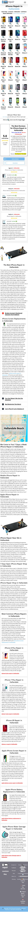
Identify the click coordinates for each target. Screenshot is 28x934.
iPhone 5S (10, 107)
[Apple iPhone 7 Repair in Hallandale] (25, 73)
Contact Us (13, 865)
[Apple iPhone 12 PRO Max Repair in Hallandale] (3, 33)
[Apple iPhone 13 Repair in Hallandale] (17, 19)
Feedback (14, 867)
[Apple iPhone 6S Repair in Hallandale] (10, 87)
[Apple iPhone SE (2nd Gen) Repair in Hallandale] (3, 46)
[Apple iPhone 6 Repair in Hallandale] (25, 87)
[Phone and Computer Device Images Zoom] (3, 23)
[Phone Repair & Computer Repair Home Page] (5, 866)
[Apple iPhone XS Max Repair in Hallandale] (3, 60)
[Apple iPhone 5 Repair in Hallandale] (25, 100)
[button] (14, 313)
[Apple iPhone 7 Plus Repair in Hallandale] (17, 73)
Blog (5, 874)
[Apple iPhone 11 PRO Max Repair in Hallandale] (10, 46)
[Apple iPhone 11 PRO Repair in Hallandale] (17, 46)
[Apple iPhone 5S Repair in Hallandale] (10, 100)
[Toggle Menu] (25, 2)
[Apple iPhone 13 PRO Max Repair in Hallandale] (3, 19)
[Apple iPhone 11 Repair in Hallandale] (25, 46)
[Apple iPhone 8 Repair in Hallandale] (10, 73)
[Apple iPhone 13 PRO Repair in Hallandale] (10, 19)
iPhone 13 (17, 25)
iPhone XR (17, 66)
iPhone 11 (24, 53)
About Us (14, 876)
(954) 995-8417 (22, 869)
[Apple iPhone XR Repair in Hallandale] (17, 60)
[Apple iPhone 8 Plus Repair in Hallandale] (3, 73)
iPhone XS (10, 66)
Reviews (14, 870)
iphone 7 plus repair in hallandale (10, 714)
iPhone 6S (10, 93)
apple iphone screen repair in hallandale (12, 783)
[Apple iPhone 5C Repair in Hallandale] (17, 100)
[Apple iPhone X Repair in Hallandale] (25, 60)
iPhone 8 (10, 80)
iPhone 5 (24, 107)
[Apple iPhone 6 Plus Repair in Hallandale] (17, 87)
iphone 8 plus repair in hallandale (10, 673)
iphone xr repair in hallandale (9, 744)
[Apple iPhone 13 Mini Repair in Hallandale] (25, 19)
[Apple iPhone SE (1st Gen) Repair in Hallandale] (3, 100)
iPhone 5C (17, 107)
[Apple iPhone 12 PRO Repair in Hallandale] (10, 33)
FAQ (14, 873)
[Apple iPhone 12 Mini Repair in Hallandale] (25, 33)
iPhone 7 (24, 80)
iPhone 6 (24, 93)
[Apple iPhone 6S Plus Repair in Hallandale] (3, 87)
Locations (5, 871)
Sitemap (14, 879)
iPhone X (24, 66)
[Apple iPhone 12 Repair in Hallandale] (17, 33)
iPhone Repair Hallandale (19, 13)
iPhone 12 (17, 39)
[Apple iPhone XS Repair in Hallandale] (10, 60)
